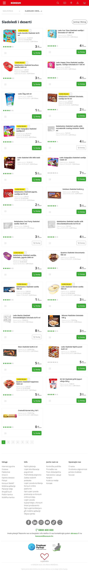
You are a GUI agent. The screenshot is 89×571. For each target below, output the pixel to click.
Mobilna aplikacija (8, 486)
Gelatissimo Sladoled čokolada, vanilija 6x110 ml (71, 97)
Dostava (5, 469)
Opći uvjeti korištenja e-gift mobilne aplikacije (33, 509)
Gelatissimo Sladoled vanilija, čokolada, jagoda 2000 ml (24, 256)
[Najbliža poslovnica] (71, 3)
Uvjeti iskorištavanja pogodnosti (31, 470)
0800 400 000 (45, 530)
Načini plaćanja (30, 466)
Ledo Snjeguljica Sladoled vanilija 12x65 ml (73, 159)
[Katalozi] (64, 3)
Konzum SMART (8, 483)
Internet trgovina (8, 466)
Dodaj (37, 53)
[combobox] (11, 11)
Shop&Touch (7, 492)
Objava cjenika (29, 514)
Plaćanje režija (7, 489)
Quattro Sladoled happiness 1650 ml (27, 383)
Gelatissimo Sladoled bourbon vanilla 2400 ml (26, 66)
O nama (71, 466)
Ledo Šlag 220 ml (25, 94)
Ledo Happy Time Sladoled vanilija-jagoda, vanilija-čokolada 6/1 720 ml (70, 63)
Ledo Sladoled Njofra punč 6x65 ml (71, 348)
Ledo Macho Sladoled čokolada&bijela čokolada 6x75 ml (26, 316)
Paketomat (6, 472)
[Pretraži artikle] (57, 3)
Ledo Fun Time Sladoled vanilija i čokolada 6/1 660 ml (71, 31)
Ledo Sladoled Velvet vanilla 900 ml (72, 288)
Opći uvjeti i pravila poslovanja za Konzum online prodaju (32, 494)
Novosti (71, 475)
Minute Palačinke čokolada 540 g (72, 316)
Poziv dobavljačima (53, 472)
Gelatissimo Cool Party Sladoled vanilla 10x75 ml (27, 222)
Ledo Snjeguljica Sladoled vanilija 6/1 (26, 130)
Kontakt (49, 483)
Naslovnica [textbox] (8, 11)
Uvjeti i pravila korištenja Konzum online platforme (33, 486)
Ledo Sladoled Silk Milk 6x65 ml (28, 159)
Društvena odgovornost (77, 469)
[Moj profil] (77, 3)
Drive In (5, 475)
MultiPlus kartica (8, 497)
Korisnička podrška (53, 466)
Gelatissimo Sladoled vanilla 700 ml (27, 288)
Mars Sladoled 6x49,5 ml (27, 347)
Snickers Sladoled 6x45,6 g (73, 189)
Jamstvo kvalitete (74, 472)
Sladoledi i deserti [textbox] (33, 11)
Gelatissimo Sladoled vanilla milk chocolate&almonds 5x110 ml (70, 222)
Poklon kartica (7, 494)
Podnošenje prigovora (32, 475)
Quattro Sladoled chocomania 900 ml (72, 254)
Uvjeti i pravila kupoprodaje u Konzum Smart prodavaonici (33, 503)
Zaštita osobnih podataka (30, 479)
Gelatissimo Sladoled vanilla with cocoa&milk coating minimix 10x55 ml (70, 128)
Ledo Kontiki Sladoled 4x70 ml (28, 34)
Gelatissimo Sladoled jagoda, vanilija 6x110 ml (25, 193)
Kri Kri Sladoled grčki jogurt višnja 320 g (71, 380)
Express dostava (8, 477)
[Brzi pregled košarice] (85, 3)
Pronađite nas (51, 469)
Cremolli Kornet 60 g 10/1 (28, 410)
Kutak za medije (52, 480)
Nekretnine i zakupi (53, 475)
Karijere (49, 477)
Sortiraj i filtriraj (79, 22)
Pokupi (4, 480)
